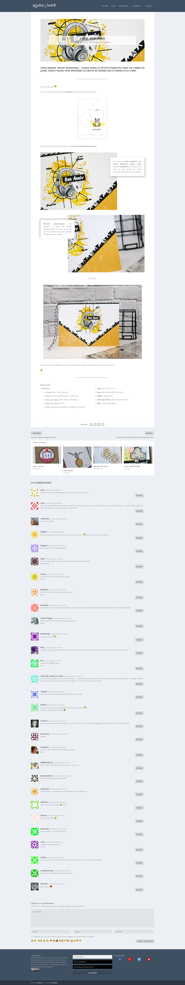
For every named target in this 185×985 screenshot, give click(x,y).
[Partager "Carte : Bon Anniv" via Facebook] (91, 424)
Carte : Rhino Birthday (132, 466)
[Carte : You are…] (47, 455)
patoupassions (46, 776)
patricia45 (44, 734)
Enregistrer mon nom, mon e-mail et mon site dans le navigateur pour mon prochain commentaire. (64, 936)
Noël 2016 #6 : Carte (100, 466)
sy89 (42, 559)
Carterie (95, 42)
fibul (42, 647)
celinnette (44, 518)
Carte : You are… (39, 466)
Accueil (105, 6)
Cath (42, 842)
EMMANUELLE (46, 762)
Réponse (139, 495)
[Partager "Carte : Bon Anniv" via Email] (103, 424)
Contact (149, 6)
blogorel (43, 545)
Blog (113, 6)
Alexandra (44, 829)
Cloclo (43, 574)
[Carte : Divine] (77, 457)
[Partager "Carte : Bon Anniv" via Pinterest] (99, 424)
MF (41, 660)
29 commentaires (105, 42)
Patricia (43, 815)
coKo (42, 503)
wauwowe (44, 789)
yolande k (44, 747)
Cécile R (43, 721)
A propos (136, 6)
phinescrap (45, 634)
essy (42, 490)
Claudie (43, 691)
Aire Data (54, 983)
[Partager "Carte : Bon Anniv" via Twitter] (95, 424)
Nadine (43, 532)
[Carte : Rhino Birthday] (138, 455)
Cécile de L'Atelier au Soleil (51, 676)
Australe (79, 42)
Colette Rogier (46, 618)
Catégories (123, 6)
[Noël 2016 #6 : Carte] (107, 455)
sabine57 (44, 802)
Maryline (44, 589)
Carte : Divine (68, 470)
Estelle (43, 857)
